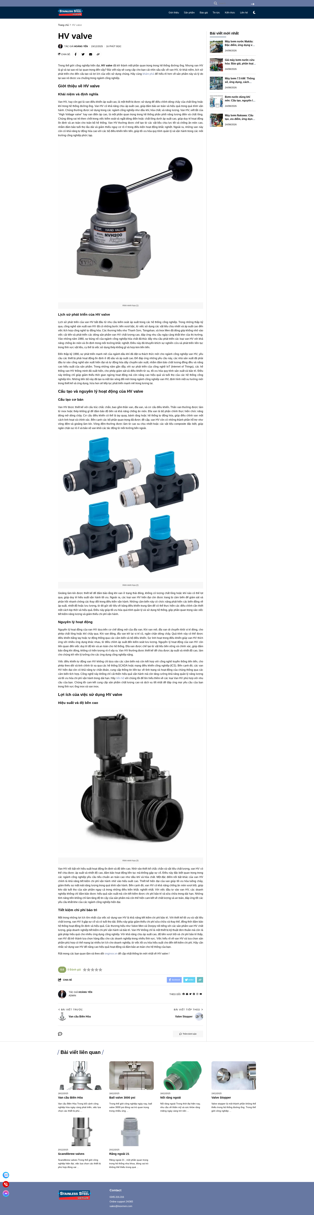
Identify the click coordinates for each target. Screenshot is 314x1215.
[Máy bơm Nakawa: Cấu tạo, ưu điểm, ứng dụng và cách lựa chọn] (216, 120)
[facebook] (184, 994)
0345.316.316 (117, 1197)
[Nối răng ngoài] (182, 1075)
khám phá (148, 73)
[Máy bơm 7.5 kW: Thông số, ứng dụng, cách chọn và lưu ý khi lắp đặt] (216, 83)
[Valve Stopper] (233, 1075)
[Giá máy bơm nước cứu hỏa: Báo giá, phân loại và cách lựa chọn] (216, 64)
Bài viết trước (72, 1009)
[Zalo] (5, 1175)
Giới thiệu (174, 12)
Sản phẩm (189, 12)
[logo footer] (81, 1195)
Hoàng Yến (81, 46)
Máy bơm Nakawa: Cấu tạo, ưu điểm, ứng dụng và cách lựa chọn (239, 119)
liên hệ (120, 678)
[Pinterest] (194, 994)
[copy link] (98, 54)
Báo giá (204, 12)
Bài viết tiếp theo (187, 1009)
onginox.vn (111, 953)
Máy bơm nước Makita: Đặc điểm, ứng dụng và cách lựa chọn (239, 45)
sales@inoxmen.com (121, 1206)
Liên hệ (244, 12)
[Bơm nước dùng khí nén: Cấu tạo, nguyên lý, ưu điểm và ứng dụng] (216, 101)
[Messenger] (5, 1193)
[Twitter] (190, 994)
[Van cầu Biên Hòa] (80, 1075)
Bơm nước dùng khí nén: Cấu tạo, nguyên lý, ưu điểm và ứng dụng (240, 100)
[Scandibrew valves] (80, 1132)
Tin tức (216, 12)
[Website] (187, 994)
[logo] (70, 16)
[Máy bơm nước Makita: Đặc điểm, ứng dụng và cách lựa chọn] (216, 46)
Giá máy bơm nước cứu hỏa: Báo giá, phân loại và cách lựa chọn (239, 64)
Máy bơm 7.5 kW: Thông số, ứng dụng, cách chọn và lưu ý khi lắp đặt (240, 82)
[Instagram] (197, 994)
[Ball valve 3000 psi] (131, 1075)
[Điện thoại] (5, 1184)
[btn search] (252, 4)
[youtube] (201, 994)
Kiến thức (230, 12)
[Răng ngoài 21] (131, 1132)
